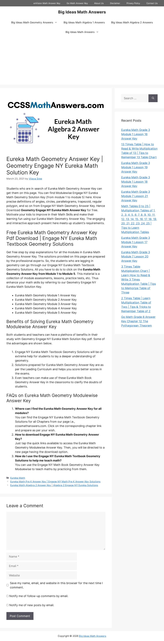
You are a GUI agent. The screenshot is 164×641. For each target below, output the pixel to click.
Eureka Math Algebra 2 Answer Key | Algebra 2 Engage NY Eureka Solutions (54, 485)
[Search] (153, 98)
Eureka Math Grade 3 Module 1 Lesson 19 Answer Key (135, 167)
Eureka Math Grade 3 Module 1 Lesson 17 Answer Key (135, 242)
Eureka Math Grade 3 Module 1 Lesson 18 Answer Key (135, 182)
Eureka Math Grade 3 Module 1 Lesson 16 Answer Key (135, 134)
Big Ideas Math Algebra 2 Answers (132, 22)
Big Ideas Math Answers (82, 12)
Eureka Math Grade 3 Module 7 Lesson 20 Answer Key (135, 256)
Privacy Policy (133, 3)
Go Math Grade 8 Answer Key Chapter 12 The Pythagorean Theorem (138, 321)
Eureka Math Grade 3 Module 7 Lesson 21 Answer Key (135, 196)
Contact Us (152, 3)
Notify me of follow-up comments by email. (38, 596)
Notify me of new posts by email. (31, 605)
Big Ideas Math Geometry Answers (32, 22)
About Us (99, 3)
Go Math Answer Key (77, 3)
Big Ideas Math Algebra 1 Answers (84, 22)
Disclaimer (115, 3)
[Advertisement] (82, 60)
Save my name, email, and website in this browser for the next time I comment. (56, 585)
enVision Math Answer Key (46, 3)
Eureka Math (17, 477)
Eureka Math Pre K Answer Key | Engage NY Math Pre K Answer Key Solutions (55, 481)
